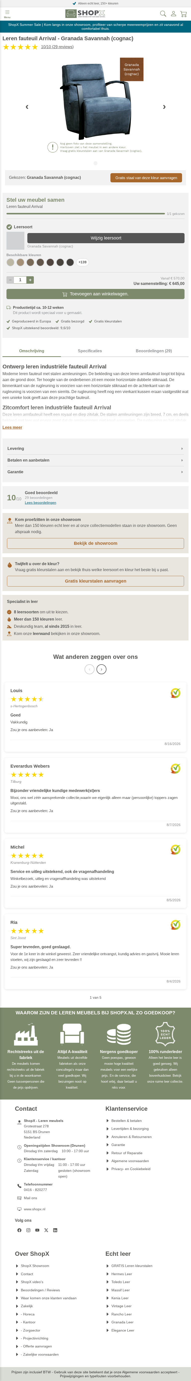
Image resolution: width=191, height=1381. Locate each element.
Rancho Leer (121, 1314)
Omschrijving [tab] (31, 351)
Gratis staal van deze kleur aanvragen (146, 178)
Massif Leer (120, 1290)
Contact (27, 1274)
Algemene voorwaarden (130, 1161)
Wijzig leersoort (106, 238)
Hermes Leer (121, 1274)
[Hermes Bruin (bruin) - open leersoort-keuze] (60, 262)
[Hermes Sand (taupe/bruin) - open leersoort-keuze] (20, 262)
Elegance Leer (122, 1330)
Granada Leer (122, 1322)
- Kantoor (28, 1322)
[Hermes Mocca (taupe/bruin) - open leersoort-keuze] (30, 262)
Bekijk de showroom (95, 543)
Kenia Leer (120, 1298)
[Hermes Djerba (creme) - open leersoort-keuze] (10, 262)
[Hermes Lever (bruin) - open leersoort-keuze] (40, 262)
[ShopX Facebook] (19, 1230)
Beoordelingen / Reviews (40, 1290)
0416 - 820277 (35, 1190)
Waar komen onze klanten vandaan (49, 1298)
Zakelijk (27, 1306)
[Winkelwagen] (184, 13)
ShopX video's (32, 1282)
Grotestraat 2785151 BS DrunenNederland (37, 1131)
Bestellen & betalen (126, 1121)
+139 (83, 262)
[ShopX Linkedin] (55, 1230)
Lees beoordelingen (40, 503)
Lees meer (12, 427)
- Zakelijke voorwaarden (40, 1354)
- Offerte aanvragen (36, 1346)
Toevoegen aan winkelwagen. (99, 293)
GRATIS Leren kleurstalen (131, 1266)
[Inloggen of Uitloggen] (173, 13)
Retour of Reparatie (127, 1153)
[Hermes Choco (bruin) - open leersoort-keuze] (50, 262)
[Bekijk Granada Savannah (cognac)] (15, 241)
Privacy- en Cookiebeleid (130, 1169)
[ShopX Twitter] (46, 1230)
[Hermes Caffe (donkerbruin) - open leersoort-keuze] (70, 262)
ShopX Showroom (35, 1266)
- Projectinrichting (34, 1338)
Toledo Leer (120, 1282)
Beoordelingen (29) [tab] (154, 351)
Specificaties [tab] (90, 351)
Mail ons (30, 1198)
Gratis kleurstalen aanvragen (95, 581)
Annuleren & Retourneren (131, 1137)
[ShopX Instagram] (28, 1230)
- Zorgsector (30, 1330)
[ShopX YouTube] (37, 1230)
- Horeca (28, 1314)
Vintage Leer (121, 1306)
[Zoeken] (163, 13)
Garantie (118, 1145)
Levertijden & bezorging (130, 1129)
